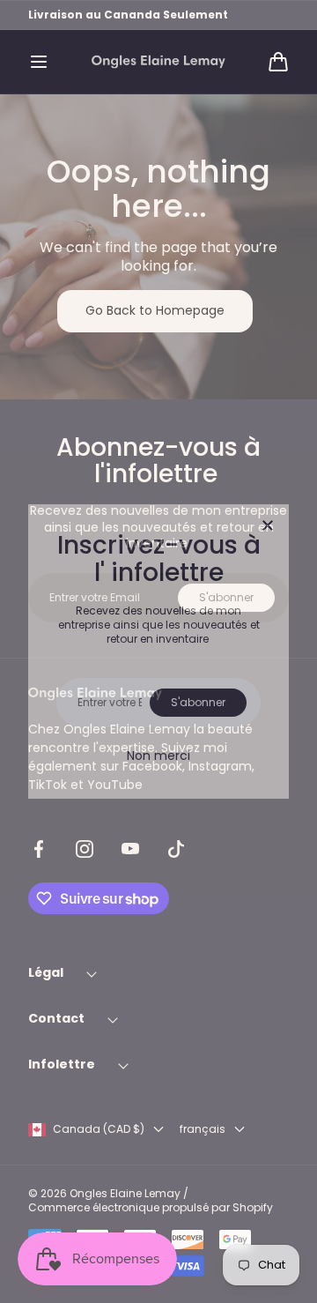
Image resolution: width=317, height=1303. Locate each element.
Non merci (158, 755)
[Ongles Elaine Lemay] (158, 62)
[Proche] (268, 526)
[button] (38, 61)
